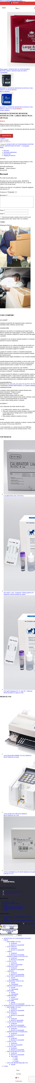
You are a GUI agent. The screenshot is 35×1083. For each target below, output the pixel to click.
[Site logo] (17, 11)
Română (15, 2)
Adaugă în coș (6, 135)
